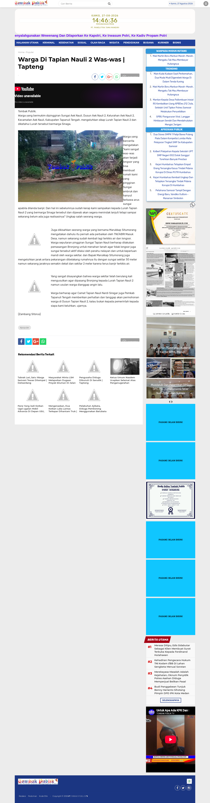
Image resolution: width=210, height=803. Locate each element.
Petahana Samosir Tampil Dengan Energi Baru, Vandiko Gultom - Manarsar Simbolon (173, 194)
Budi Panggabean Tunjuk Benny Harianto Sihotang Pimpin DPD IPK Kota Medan (171, 690)
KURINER (163, 42)
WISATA (114, 42)
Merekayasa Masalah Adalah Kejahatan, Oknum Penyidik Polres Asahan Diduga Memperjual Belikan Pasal (171, 676)
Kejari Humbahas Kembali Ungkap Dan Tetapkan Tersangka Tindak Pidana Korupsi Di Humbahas (173, 181)
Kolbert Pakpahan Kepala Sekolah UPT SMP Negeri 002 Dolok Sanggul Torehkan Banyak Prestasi (173, 155)
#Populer (24, 327)
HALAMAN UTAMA (27, 42)
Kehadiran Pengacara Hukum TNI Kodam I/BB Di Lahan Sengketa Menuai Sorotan (172, 663)
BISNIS (177, 42)
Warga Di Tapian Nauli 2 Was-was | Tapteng (71, 63)
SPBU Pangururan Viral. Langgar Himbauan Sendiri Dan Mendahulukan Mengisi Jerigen (173, 120)
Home (21, 52)
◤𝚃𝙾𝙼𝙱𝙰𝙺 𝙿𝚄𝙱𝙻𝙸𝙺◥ (78, 796)
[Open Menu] (205, 3)
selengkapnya (170, 700)
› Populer (29, 52)
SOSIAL (82, 42)
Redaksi (22, 796)
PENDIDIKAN (131, 42)
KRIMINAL (49, 42)
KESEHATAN (66, 42)
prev (169, 402)
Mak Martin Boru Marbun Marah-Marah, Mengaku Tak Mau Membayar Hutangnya (173, 60)
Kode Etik (43, 796)
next (172, 402)
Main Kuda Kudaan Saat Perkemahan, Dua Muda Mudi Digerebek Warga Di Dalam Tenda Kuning (173, 77)
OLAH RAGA (98, 42)
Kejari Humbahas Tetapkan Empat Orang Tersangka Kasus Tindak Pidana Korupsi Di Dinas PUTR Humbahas (173, 168)
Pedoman (32, 796)
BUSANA (148, 42)
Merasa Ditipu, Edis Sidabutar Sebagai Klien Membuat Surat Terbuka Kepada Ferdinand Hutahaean (172, 650)
